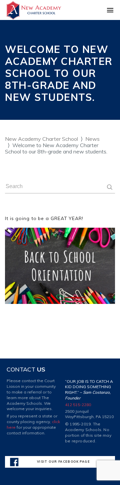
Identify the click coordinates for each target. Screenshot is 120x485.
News (92, 138)
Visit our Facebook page (63, 461)
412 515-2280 (78, 404)
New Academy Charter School (41, 138)
